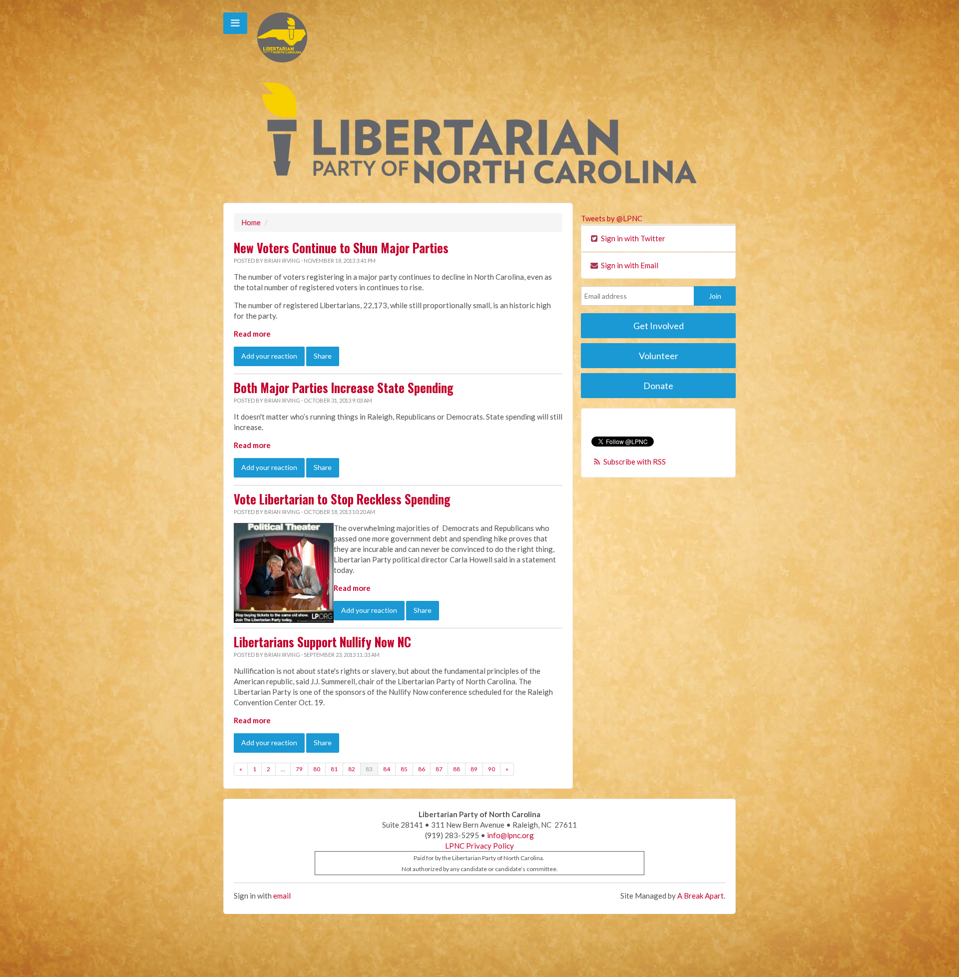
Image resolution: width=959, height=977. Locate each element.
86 (421, 769)
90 (491, 769)
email (282, 895)
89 (474, 769)
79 (299, 769)
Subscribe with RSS (634, 461)
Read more (252, 333)
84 (386, 769)
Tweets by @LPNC (611, 218)
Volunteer (658, 355)
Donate (658, 385)
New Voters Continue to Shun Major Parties (341, 248)
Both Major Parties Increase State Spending (344, 388)
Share (323, 356)
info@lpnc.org (510, 835)
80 (316, 769)
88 (456, 769)
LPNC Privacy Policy (479, 845)
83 (369, 769)
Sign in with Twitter (632, 238)
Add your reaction (269, 356)
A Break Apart (700, 895)
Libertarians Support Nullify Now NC (322, 642)
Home (251, 222)
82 (351, 769)
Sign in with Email (628, 265)
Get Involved (658, 325)
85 (404, 769)
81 (334, 769)
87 (439, 769)
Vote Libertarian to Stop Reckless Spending (342, 499)
